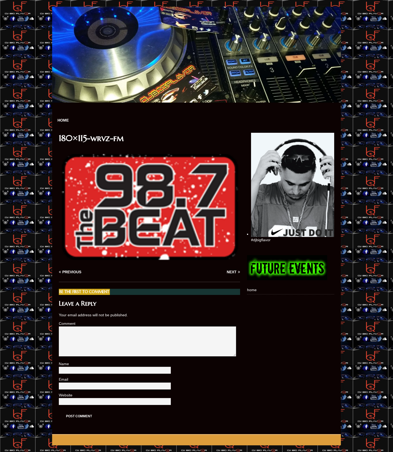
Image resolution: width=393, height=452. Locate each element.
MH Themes (128, 440)
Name (64, 364)
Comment (67, 323)
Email (64, 379)
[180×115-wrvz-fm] (149, 262)
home (63, 120)
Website (65, 395)
